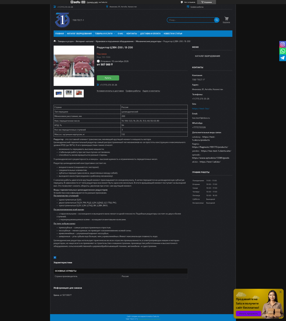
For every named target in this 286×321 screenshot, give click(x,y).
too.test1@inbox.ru (201, 118)
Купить (108, 78)
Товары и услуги (103, 33)
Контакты (131, 33)
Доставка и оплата (150, 33)
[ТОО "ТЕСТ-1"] (62, 20)
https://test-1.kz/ (200, 108)
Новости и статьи (173, 33)
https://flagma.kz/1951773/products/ (210, 147)
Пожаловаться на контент (149, 319)
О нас (120, 33)
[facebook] (55, 258)
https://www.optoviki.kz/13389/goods (210, 158)
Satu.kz (156, 316)
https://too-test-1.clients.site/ (216, 151)
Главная (59, 33)
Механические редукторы (148, 41)
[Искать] (216, 20)
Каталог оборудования (79, 33)
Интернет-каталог (85, 41)
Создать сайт (92, 2)
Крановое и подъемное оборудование (115, 41)
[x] (58, 258)
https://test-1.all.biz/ (210, 161)
